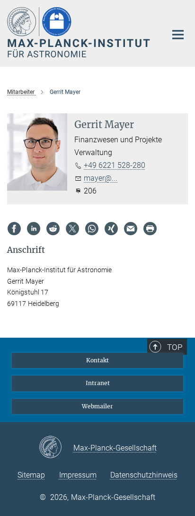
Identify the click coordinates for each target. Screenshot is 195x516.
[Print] (150, 228)
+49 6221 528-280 (114, 165)
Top (174, 347)
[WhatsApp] (92, 228)
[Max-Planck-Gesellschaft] (56, 447)
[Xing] (111, 228)
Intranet (98, 383)
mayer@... (100, 178)
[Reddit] (53, 228)
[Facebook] (14, 228)
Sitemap (31, 474)
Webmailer (97, 406)
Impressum (78, 474)
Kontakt (97, 360)
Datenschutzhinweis (143, 474)
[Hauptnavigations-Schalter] (177, 34)
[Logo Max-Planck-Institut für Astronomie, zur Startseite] (79, 32)
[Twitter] (72, 228)
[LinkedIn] (34, 228)
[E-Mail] (131, 228)
